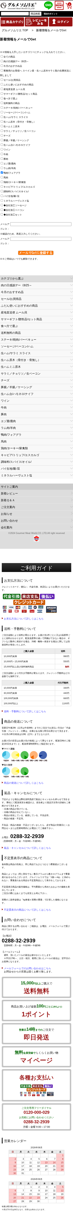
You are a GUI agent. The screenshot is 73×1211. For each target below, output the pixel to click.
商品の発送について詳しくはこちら (24, 782)
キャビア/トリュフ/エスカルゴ (20, 186)
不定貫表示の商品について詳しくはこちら (27, 909)
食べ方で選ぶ (12, 98)
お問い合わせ (9, 520)
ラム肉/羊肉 (11, 168)
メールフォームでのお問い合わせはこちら (27, 968)
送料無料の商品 (13, 103)
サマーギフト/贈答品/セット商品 (22, 94)
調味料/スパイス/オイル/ (17, 191)
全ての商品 (10, 56)
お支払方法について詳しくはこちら (24, 618)
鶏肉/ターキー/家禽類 (16, 182)
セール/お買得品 (13, 80)
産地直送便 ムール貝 (15, 89)
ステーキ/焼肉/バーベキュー (19, 108)
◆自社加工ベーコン (15, 210)
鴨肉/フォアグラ (13, 173)
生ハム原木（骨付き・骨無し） (21, 121)
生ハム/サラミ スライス (17, 117)
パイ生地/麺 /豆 (13, 196)
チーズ (8, 135)
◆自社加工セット (14, 214)
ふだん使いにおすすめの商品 (20, 84)
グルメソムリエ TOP (15, 30)
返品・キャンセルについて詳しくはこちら (27, 847)
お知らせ (6, 513)
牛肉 (7, 154)
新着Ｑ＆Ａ (8, 500)
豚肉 (7, 159)
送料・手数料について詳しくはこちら (25, 711)
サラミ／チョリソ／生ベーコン (21, 131)
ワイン (8, 149)
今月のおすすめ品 (14, 66)
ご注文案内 (8, 507)
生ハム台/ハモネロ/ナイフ (18, 145)
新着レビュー (9, 493)
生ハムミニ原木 (13, 126)
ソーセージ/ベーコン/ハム (18, 112)
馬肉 (7, 177)
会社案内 (6, 527)
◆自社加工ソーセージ (16, 205)
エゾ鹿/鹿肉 (11, 163)
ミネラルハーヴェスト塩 (17, 200)
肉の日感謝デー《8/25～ (17, 61)
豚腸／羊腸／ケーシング (17, 140)
